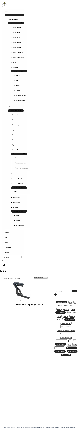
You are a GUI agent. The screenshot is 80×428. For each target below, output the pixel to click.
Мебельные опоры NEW (22, 168)
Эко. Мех (73, 309)
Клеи (14, 173)
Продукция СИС (17, 202)
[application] (9, 11)
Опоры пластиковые (21, 163)
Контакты (7, 252)
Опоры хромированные (22, 158)
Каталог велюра (17, 27)
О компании (8, 247)
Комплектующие (13, 106)
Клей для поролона (20, 225)
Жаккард (60, 305)
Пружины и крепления (18, 145)
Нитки (17, 215)
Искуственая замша (21, 100)
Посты (6, 237)
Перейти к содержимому (6, 0)
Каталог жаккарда (17, 37)
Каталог (7, 11)
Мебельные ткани (7, 6)
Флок (75, 302)
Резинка (18, 220)
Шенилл (18, 75)
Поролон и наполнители (19, 135)
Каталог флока (16, 32)
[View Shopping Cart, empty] (3, 265)
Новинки (7, 232)
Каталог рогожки (17, 42)
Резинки (74, 344)
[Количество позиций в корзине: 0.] (55, 294)
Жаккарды (18, 90)
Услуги (6, 242)
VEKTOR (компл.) (60, 344)
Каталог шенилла (17, 47)
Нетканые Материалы (65, 326)
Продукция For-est (17, 178)
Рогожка (18, 85)
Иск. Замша (66, 309)
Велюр (17, 80)
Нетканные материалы (18, 119)
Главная (55, 285)
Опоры (14, 150)
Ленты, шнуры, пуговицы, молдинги (18, 127)
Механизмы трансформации (23, 191)
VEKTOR (15, 67)
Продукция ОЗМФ (17, 183)
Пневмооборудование (18, 114)
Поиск (3, 257)
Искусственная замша (18, 57)
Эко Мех (15, 62)
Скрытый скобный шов (18, 140)
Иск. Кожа (59, 309)
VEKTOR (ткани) (60, 312)
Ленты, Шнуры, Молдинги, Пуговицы (66, 330)
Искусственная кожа (18, 52)
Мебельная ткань (13, 19)
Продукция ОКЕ (16, 197)
